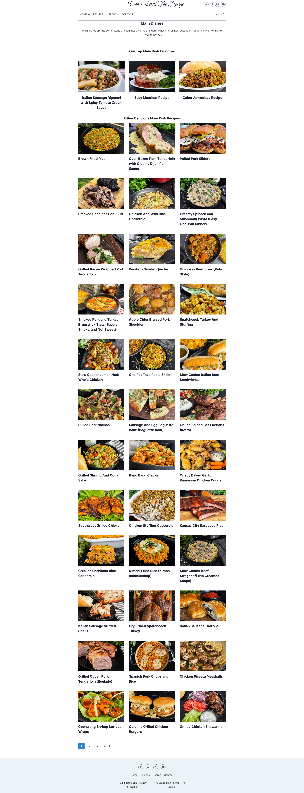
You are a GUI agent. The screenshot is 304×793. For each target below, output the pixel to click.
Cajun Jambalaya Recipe (202, 98)
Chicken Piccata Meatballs (201, 676)
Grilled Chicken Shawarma (201, 727)
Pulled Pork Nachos (94, 425)
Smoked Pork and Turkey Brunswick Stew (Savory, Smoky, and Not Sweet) (98, 324)
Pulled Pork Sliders (195, 159)
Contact (127, 14)
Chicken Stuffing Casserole (151, 526)
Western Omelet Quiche (148, 269)
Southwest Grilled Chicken (99, 526)
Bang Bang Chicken (144, 475)
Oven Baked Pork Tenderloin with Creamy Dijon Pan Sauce (152, 164)
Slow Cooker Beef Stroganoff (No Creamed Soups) (199, 576)
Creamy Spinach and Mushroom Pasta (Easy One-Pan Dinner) (198, 219)
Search (114, 14)
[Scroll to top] (297, 789)
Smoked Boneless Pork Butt (100, 214)
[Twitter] (211, 4)
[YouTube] (223, 4)
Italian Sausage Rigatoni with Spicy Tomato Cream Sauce (101, 103)
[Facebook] (206, 4)
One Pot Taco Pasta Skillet (150, 375)
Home (134, 774)
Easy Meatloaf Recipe (151, 98)
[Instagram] (217, 4)
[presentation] (101, 138)
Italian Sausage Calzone (199, 626)
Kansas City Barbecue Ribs (201, 526)
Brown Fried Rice (92, 159)
